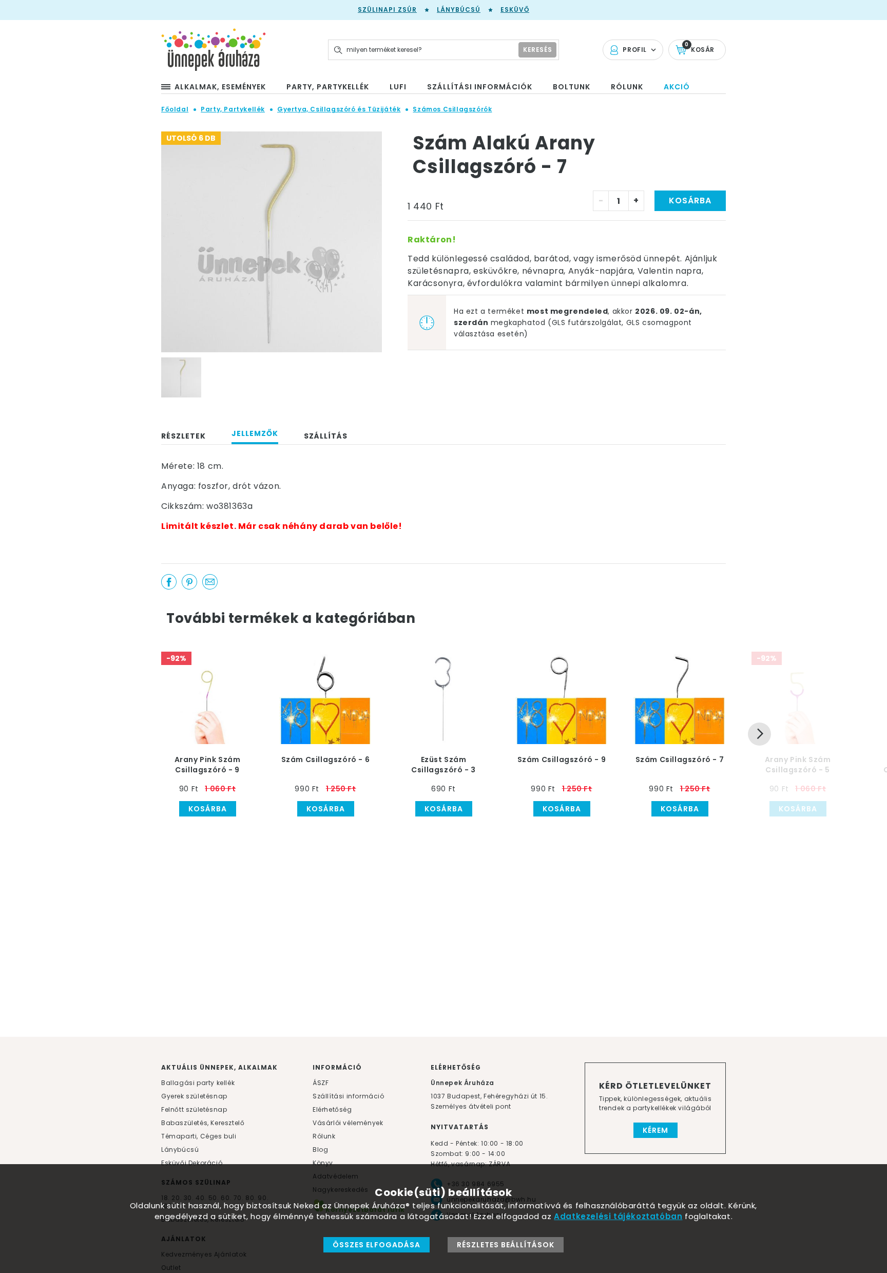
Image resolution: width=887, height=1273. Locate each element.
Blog (320, 1149)
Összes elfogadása (376, 1245)
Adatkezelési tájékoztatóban (618, 1216)
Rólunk (324, 1136)
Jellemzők (255, 433)
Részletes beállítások (505, 1245)
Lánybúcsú (458, 9)
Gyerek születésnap (194, 1096)
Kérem (655, 1130)
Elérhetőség (332, 1109)
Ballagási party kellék (198, 1082)
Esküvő (514, 9)
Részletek (183, 436)
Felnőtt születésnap (194, 1109)
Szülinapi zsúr (387, 9)
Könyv (323, 1162)
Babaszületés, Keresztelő (202, 1122)
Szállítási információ (348, 1096)
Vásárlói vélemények (348, 1122)
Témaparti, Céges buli (199, 1136)
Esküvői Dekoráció (191, 1162)
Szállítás (326, 436)
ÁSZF (321, 1082)
